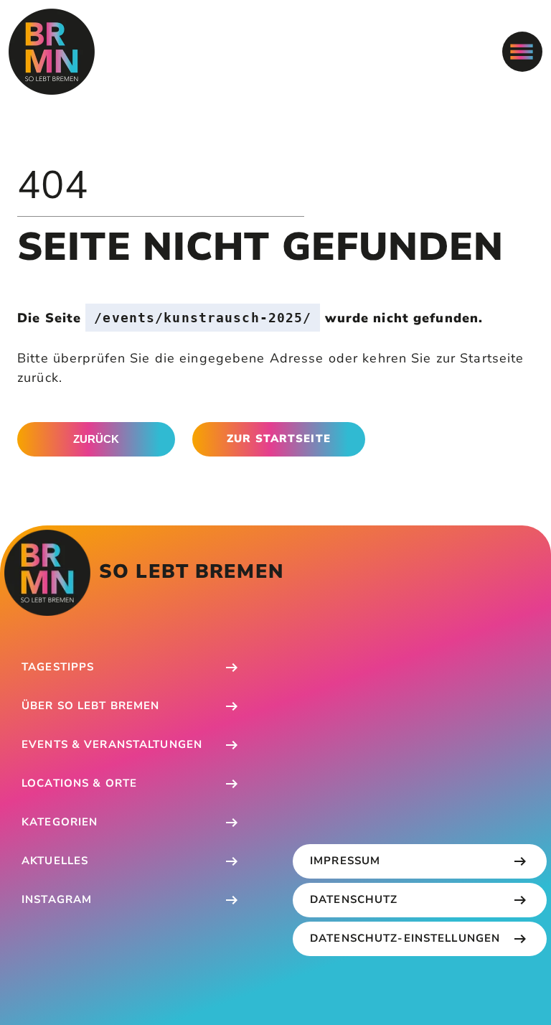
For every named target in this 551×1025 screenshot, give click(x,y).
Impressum (345, 860)
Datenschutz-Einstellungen (405, 938)
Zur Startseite (279, 438)
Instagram (57, 899)
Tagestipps (58, 667)
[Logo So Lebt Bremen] (52, 52)
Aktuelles (55, 860)
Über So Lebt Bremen (90, 705)
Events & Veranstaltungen (112, 744)
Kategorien (60, 822)
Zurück (96, 439)
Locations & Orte (79, 783)
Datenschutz (353, 899)
